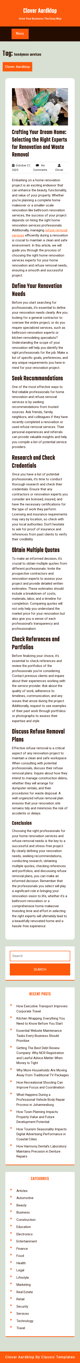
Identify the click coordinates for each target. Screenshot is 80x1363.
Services (22, 1314)
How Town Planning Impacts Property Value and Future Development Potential (37, 1117)
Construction (26, 1220)
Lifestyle (22, 1278)
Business (23, 1212)
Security (22, 1306)
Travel (20, 1328)
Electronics (24, 1234)
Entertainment (26, 1241)
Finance (22, 1249)
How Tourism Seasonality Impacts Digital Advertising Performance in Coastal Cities (41, 1134)
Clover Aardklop (40, 11)
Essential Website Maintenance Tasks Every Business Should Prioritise (39, 1036)
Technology (24, 1321)
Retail (20, 1299)
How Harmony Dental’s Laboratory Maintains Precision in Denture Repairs (41, 1151)
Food (20, 1256)
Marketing (23, 1285)
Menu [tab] (20, 34)
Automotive (25, 1198)
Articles (22, 1191)
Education (23, 1227)
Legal (20, 1270)
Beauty (21, 1205)
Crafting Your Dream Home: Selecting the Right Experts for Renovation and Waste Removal (39, 143)
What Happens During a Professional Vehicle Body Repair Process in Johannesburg (40, 1100)
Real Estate (24, 1292)
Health (21, 1263)
